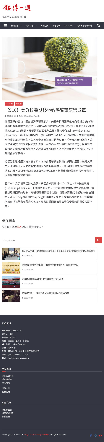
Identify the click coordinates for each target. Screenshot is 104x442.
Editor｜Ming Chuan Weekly (29, 116)
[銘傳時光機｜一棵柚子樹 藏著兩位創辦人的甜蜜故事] (11, 296)
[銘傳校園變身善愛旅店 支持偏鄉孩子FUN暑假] (11, 282)
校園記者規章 (8, 413)
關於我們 (6, 416)
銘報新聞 (6, 391)
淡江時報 (6, 382)
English (68, 25)
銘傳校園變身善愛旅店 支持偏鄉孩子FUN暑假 (42, 279)
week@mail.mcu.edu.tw (18, 357)
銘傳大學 (6, 388)
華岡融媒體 (7, 379)
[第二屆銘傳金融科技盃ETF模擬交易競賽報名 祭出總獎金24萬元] (11, 268)
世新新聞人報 (8, 376)
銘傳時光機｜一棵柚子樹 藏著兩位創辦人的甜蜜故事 (45, 293)
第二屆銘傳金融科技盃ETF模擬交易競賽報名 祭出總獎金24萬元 (50, 264)
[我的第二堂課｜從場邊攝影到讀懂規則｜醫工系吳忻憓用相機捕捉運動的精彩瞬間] (11, 254)
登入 (19, 226)
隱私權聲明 (7, 409)
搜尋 (98, 240)
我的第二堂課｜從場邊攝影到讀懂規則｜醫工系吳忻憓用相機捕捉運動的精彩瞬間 (58, 250)
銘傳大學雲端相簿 (84, 25)
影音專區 (56, 25)
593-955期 (9, 104)
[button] (19, 26)
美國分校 (19, 104)
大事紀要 (44, 25)
